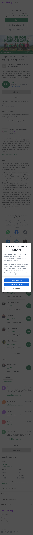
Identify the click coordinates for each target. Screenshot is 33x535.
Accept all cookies (16, 280)
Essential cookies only (16, 284)
